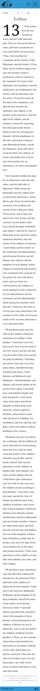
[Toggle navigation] (35, 4)
